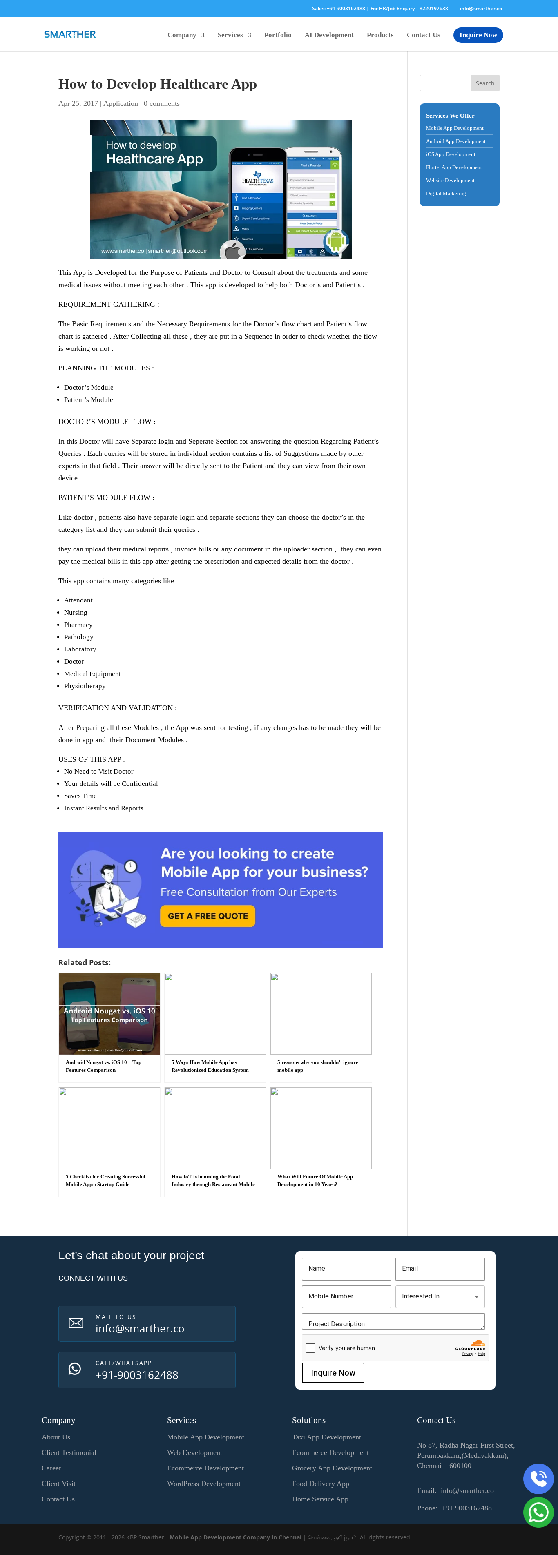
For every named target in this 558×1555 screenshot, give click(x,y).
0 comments (162, 103)
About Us (56, 1437)
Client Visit (59, 1483)
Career (51, 1468)
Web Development (194, 1452)
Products (380, 35)
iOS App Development (450, 154)
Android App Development (456, 141)
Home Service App (320, 1499)
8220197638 (434, 8)
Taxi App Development (326, 1437)
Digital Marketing (446, 193)
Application (120, 103)
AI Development (329, 35)
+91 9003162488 (346, 8)
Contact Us (423, 35)
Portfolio (278, 35)
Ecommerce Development (205, 1468)
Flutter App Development (454, 167)
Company (181, 35)
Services (230, 35)
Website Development (450, 180)
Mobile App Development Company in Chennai (235, 1537)
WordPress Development (204, 1483)
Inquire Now (478, 35)
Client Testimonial (69, 1452)
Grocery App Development (332, 1468)
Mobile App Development (455, 128)
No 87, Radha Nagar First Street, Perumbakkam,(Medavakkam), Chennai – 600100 (466, 1455)
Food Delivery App (320, 1483)
